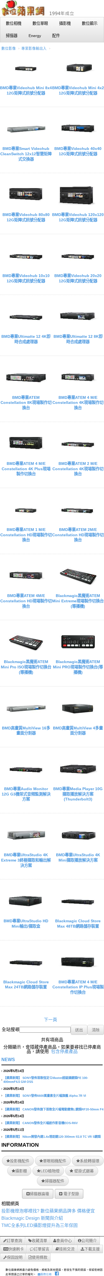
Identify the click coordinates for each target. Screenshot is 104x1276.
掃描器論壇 (39, 1194)
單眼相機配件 (54, 1161)
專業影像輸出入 (34, 48)
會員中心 (64, 1240)
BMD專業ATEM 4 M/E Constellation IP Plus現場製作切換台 (78, 987)
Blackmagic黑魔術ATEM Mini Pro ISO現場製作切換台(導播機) (26, 666)
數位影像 (8, 48)
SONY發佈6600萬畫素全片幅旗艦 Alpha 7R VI (54, 1095)
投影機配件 (19, 1161)
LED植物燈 (50, 1171)
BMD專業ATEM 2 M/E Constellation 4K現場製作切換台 (77, 468)
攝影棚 (21, 1171)
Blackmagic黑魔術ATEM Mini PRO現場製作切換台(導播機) (78, 666)
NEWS (8, 1059)
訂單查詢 (14, 1240)
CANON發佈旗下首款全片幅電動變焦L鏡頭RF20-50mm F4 (62, 1109)
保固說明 (14, 1257)
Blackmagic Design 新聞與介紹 (32, 1218)
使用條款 (39, 1257)
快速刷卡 (16, 1249)
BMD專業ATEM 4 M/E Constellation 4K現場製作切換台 (77, 402)
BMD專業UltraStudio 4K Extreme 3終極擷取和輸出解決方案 (26, 860)
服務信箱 (46, 1274)
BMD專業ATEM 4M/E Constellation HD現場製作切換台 (26, 600)
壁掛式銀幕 (83, 1171)
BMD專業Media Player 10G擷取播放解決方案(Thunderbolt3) (78, 794)
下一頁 (50, 1019)
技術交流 (67, 1249)
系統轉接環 (89, 1161)
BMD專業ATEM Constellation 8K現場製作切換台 (26, 402)
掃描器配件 (54, 1181)
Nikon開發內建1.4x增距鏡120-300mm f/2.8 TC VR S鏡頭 (61, 1136)
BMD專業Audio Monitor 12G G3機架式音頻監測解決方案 (26, 794)
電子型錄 (70, 1194)
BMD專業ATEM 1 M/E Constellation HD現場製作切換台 (26, 534)
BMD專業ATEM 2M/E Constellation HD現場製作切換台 (78, 534)
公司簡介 (89, 1240)
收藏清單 (39, 1240)
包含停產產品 (64, 1051)
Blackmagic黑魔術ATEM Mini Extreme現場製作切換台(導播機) (78, 600)
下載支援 (92, 1249)
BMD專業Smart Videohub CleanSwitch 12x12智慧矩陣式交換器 (26, 153)
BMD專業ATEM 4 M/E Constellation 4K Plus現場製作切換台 (26, 468)
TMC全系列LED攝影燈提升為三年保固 (39, 1225)
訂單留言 (41, 1249)
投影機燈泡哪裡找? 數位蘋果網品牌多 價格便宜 (48, 1211)
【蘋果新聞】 (12, 1077)
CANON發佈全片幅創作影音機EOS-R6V (50, 1123)
